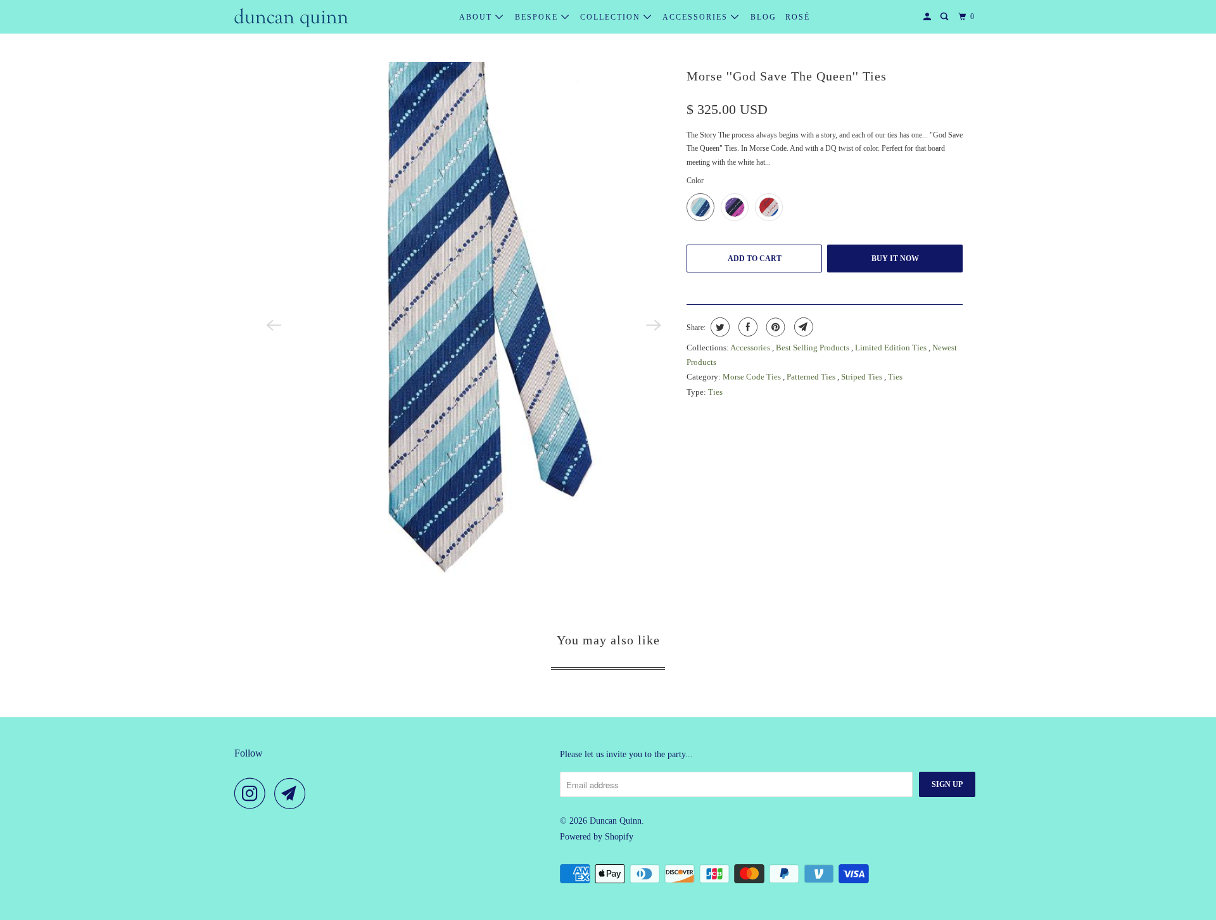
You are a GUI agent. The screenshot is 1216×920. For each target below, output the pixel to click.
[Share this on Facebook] (746, 326)
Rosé (797, 17)
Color (695, 180)
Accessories (696, 17)
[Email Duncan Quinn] (293, 793)
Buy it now (895, 258)
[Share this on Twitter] (718, 326)
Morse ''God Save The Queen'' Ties (787, 76)
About (477, 17)
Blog (763, 17)
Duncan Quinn (616, 821)
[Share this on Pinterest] (774, 326)
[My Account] (928, 16)
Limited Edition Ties (891, 347)
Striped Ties (862, 376)
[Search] (945, 16)
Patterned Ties (812, 376)
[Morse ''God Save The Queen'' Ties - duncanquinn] (463, 325)
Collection (611, 17)
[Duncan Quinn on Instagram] (253, 793)
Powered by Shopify (596, 836)
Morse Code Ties (753, 376)
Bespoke (538, 17)
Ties (895, 376)
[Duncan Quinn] (291, 17)
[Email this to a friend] (802, 326)
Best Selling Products (813, 347)
